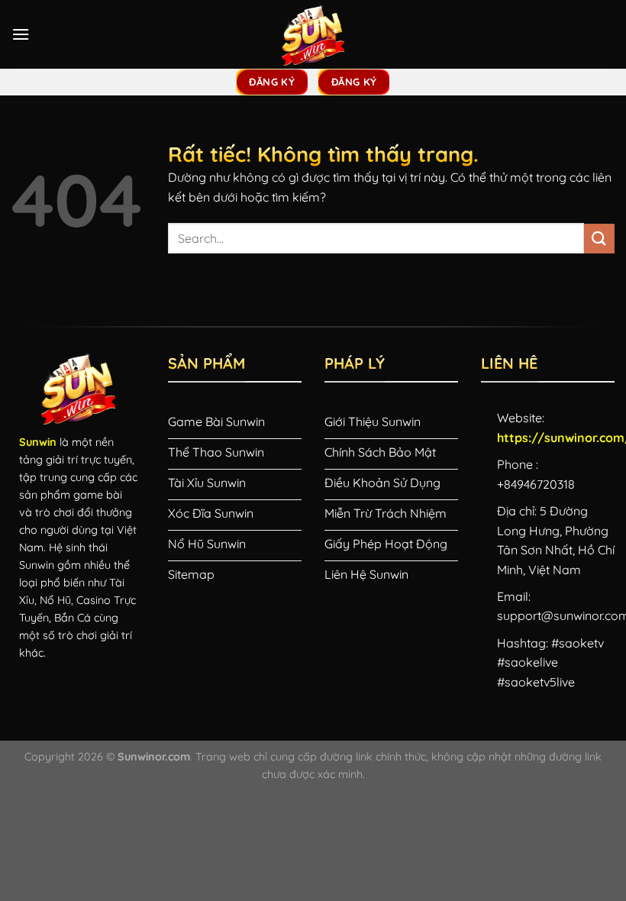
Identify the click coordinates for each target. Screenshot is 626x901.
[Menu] (20, 34)
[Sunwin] (313, 34)
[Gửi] (599, 239)
